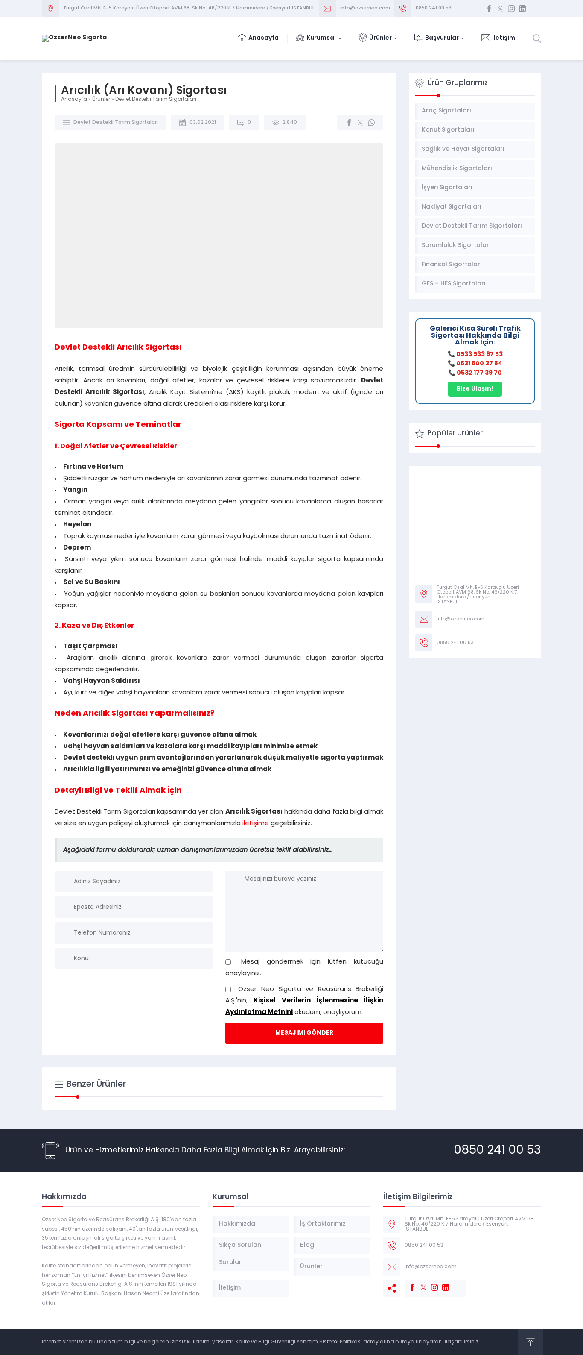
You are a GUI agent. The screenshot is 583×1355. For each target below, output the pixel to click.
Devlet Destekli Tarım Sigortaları (155, 99)
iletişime (256, 823)
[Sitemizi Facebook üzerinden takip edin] (489, 8)
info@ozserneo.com (365, 8)
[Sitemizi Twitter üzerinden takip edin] (500, 8)
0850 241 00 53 (434, 8)
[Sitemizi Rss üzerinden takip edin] (533, 8)
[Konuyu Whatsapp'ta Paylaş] (371, 122)
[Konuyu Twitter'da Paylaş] (360, 122)
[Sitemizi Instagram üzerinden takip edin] (511, 8)
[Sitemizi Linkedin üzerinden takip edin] (522, 8)
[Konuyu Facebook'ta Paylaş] (349, 122)
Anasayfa (74, 99)
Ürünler (101, 99)
